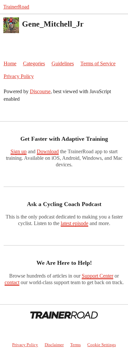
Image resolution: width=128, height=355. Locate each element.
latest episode (74, 223)
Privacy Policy (19, 76)
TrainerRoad (16, 7)
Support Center (97, 276)
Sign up (19, 151)
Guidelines (63, 63)
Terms (75, 344)
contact (12, 282)
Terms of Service (98, 63)
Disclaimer (54, 344)
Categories (34, 63)
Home (10, 63)
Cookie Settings (101, 344)
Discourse (40, 91)
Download (48, 151)
